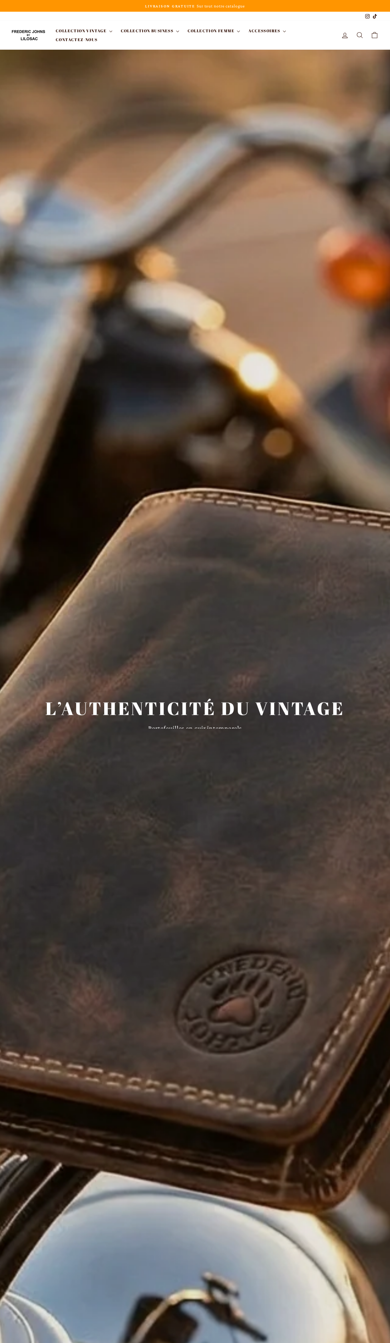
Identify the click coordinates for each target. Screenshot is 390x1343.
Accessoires (265, 30)
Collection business (148, 30)
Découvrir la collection (194, 738)
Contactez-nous (77, 39)
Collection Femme (212, 30)
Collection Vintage (82, 30)
